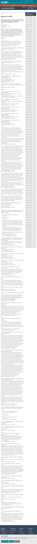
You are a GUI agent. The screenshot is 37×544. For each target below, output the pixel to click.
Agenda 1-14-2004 (29, 197)
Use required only (5, 541)
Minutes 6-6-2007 (29, 107)
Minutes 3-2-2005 (29, 46)
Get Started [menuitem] (11, 2)
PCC (1, 12)
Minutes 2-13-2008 (29, 24)
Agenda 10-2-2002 (29, 205)
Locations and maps (13, 530)
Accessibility (30, 530)
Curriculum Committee (12, 12)
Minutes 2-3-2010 (29, 31)
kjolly (12, 36)
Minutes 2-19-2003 (29, 26)
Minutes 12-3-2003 (29, 180)
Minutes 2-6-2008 (29, 41)
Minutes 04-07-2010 (29, 246)
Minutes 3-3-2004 (29, 48)
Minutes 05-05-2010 (29, 195)
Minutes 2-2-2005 (29, 29)
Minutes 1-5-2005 (29, 124)
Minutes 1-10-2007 (29, 119)
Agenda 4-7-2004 (28, 236)
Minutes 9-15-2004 (29, 112)
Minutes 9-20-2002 (29, 114)
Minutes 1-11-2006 (29, 122)
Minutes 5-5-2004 (29, 87)
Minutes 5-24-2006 (29, 80)
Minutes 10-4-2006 (29, 146)
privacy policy (24, 538)
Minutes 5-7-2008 (29, 95)
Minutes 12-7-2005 (29, 19)
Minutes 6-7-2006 (29, 109)
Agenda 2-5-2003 (28, 227)
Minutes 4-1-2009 (29, 63)
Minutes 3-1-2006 (29, 43)
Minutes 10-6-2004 (29, 151)
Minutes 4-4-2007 (29, 70)
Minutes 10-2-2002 (29, 141)
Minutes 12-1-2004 (29, 173)
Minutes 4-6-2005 (29, 75)
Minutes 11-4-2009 (29, 163)
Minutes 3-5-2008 (29, 58)
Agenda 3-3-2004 (28, 229)
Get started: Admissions (4, 531)
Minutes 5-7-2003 (29, 92)
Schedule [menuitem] (19, 2)
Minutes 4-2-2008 (29, 68)
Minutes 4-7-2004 (29, 78)
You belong (21, 530)
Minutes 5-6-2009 (29, 90)
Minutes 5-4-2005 (29, 85)
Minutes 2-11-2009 (29, 21)
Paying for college (3, 533)
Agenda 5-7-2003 (28, 244)
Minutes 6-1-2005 (29, 97)
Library (11, 533)
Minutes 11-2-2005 (29, 158)
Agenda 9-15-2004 (29, 192)
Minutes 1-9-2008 (29, 139)
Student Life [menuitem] (26, 2)
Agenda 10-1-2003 (29, 202)
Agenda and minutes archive (29, 14)
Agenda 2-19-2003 (29, 219)
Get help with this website (31, 534)
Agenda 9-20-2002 (29, 117)
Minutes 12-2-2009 (29, 178)
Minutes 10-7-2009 (29, 153)
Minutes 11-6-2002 (29, 175)
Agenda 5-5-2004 (28, 241)
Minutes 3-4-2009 (29, 53)
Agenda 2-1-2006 (28, 217)
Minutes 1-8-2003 (29, 131)
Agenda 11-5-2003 (29, 207)
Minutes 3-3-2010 (29, 51)
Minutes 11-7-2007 (29, 168)
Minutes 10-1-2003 (29, 134)
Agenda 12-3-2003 (29, 212)
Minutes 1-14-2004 (29, 190)
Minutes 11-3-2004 (29, 161)
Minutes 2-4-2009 (29, 36)
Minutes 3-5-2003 (29, 56)
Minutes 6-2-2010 (29, 102)
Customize (17, 541)
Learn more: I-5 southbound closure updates (26, 5)
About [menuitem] (22, 2)
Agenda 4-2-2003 (28, 234)
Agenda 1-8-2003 (28, 200)
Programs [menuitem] (16, 2)
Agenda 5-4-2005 (28, 239)
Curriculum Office (7, 8)
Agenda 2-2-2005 (28, 222)
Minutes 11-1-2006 (29, 156)
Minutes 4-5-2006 (29, 73)
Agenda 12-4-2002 (29, 214)
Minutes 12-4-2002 (29, 185)
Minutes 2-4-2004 (29, 34)
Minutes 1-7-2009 (29, 129)
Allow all (11, 541)
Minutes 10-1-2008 (29, 136)
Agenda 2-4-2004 (28, 224)
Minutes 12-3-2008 (29, 183)
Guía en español (21, 533)
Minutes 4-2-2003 (29, 65)
